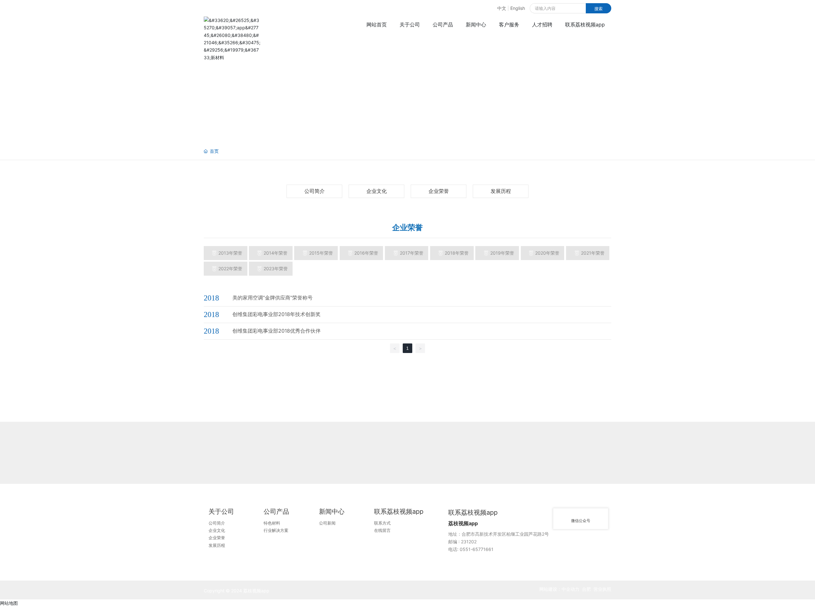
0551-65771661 (476, 549)
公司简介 (314, 191)
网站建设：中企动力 (559, 589)
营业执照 (602, 589)
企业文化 (376, 191)
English (517, 8)
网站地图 (9, 603)
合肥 (586, 589)
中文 (501, 8)
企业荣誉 (439, 191)
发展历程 (501, 191)
